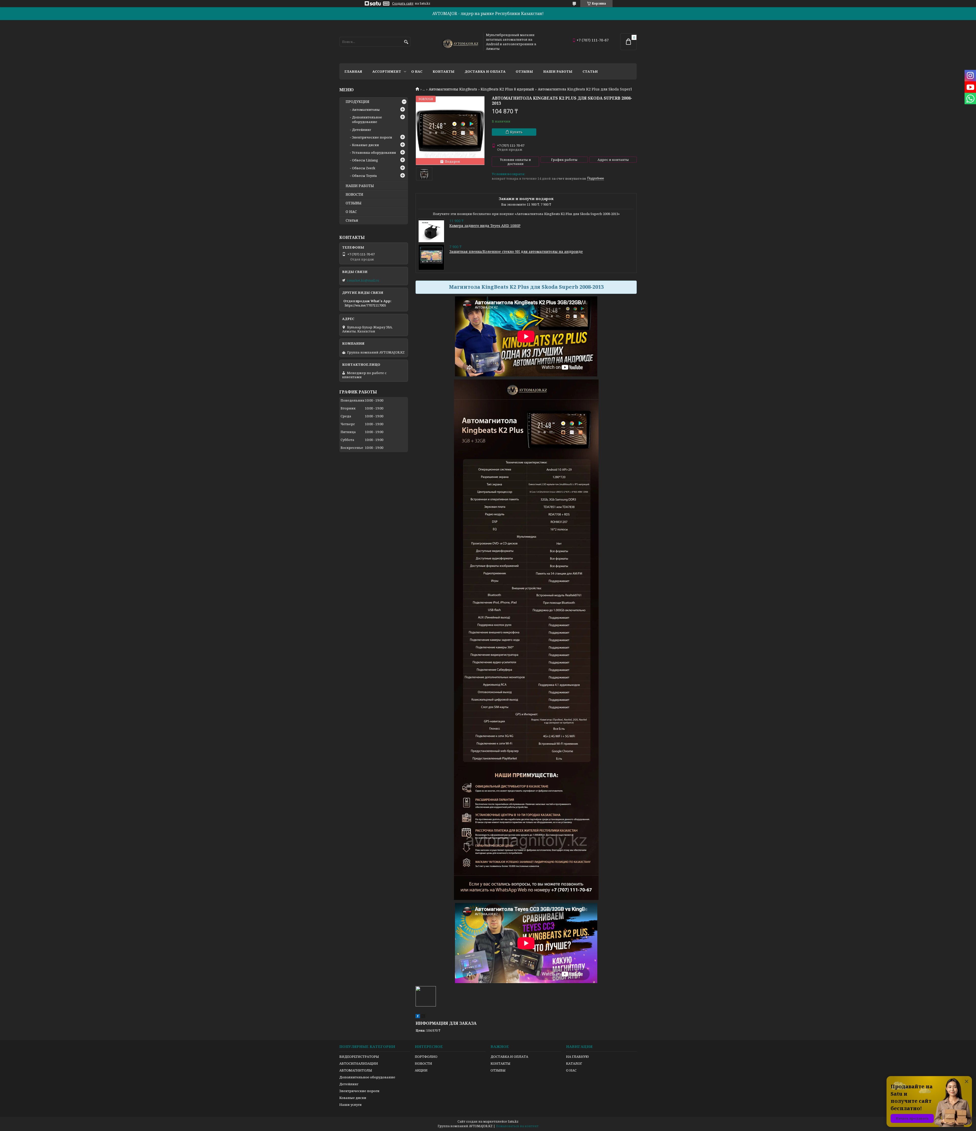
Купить (516, 132)
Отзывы (524, 71)
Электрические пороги (372, 137)
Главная (353, 71)
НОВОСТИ (354, 194)
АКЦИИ (421, 1070)
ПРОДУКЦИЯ (357, 101)
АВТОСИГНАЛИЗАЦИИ (358, 1063)
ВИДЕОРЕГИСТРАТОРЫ (359, 1056)
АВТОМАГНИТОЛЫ (355, 1070)
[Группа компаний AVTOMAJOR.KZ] (459, 41)
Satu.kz (513, 1121)
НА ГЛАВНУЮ (577, 1056)
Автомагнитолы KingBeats (453, 89)
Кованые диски (365, 145)
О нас (416, 71)
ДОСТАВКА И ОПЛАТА (509, 1056)
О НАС (351, 211)
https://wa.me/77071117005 (365, 305)
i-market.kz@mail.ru (363, 280)
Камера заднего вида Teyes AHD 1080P (485, 225)
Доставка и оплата (485, 71)
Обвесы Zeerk (363, 168)
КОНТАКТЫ (500, 1063)
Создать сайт (403, 3)
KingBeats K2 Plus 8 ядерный (507, 89)
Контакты (443, 71)
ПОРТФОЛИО (426, 1056)
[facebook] (418, 1017)
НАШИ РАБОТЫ (360, 186)
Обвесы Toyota (364, 175)
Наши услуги (350, 1104)
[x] (423, 1017)
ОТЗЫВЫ (353, 203)
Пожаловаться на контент (517, 1126)
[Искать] (406, 42)
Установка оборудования (374, 152)
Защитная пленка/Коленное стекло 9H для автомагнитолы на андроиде (516, 251)
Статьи (590, 71)
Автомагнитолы (366, 109)
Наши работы (557, 71)
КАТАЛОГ (574, 1063)
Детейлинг (361, 129)
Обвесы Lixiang (365, 160)
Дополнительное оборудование (367, 119)
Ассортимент (386, 71)
